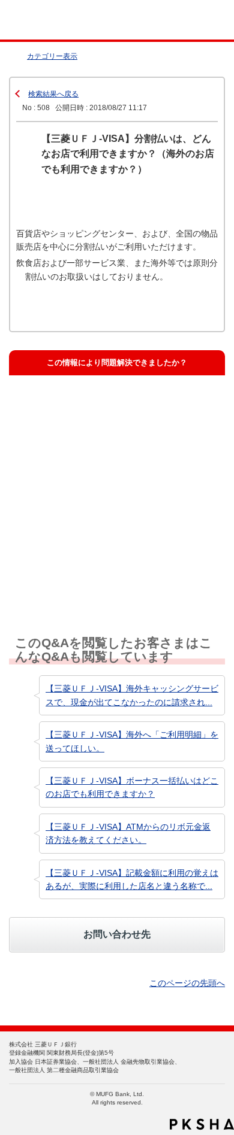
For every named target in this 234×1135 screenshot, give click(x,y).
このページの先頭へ (187, 983)
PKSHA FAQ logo (202, 1124)
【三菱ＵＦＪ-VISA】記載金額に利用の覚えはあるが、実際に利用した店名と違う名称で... (132, 879)
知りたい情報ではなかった (75, 567)
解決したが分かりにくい (72, 459)
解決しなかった (56, 513)
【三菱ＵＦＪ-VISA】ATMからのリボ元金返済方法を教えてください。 (128, 833)
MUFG (37, 20)
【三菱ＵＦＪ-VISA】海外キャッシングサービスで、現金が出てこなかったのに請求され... (132, 695)
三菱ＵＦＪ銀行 (199, 20)
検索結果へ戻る (53, 94)
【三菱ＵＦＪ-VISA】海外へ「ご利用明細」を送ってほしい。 (132, 741)
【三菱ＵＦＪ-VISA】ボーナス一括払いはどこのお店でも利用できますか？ (132, 787)
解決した (44, 405)
